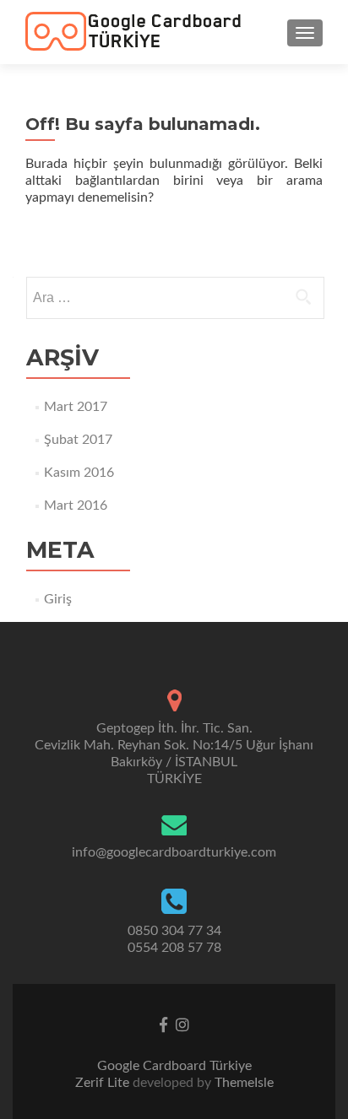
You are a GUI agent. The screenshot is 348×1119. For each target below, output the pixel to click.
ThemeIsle (244, 1082)
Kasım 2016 (79, 472)
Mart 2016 (75, 505)
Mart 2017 (75, 407)
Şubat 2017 (78, 439)
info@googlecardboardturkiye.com (174, 852)
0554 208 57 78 (174, 947)
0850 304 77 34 (174, 931)
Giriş (58, 599)
